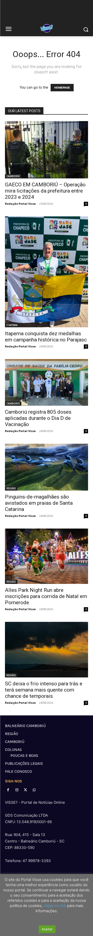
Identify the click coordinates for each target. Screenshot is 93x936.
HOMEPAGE (62, 87)
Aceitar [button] (47, 929)
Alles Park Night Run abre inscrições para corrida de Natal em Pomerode (46, 596)
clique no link (54, 905)
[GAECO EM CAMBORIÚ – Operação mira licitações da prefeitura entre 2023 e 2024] (46, 149)
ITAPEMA (12, 325)
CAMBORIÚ (13, 176)
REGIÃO (11, 488)
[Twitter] (25, 790)
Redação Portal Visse (20, 203)
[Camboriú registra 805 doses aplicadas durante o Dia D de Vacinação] (46, 382)
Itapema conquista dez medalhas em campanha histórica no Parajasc (46, 337)
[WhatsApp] (34, 790)
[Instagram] (17, 790)
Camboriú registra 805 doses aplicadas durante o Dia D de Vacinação (38, 418)
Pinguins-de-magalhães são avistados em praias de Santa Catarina (39, 503)
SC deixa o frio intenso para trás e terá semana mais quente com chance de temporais (43, 690)
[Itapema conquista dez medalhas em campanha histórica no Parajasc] (46, 271)
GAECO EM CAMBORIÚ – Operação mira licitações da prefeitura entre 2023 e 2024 (45, 191)
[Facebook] (8, 790)
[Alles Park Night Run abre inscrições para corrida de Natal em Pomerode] (46, 556)
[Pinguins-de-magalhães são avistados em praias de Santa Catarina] (46, 467)
